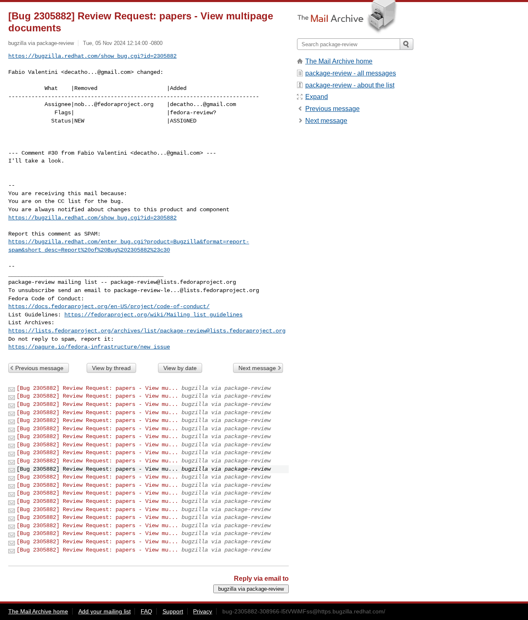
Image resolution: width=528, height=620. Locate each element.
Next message (257, 368)
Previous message (39, 368)
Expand (316, 96)
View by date (180, 368)
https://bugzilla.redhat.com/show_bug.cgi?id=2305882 (92, 56)
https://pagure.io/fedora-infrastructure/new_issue (89, 347)
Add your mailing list (104, 611)
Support (173, 611)
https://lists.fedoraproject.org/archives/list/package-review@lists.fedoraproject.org (146, 331)
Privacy (202, 611)
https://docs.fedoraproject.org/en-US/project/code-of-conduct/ (109, 306)
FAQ (146, 611)
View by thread (111, 368)
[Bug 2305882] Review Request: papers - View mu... (97, 388)
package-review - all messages (350, 73)
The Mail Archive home (338, 61)
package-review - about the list (349, 85)
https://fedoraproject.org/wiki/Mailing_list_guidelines (153, 314)
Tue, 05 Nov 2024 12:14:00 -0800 (123, 43)
